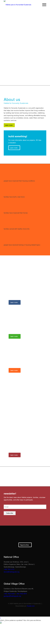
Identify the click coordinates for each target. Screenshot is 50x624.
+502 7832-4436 (9, 593)
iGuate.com (31, 606)
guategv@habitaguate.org (12, 596)
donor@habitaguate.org (11, 572)
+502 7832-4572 (21, 593)
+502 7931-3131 (9, 569)
